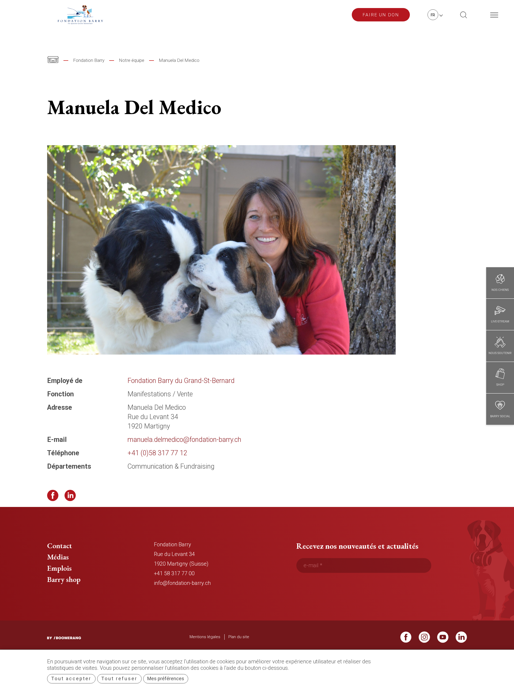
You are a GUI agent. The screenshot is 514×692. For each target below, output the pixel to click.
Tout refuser (119, 678)
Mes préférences (165, 678)
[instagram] (424, 639)
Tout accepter (71, 678)
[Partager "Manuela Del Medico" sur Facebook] (52, 495)
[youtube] (442, 639)
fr (433, 15)
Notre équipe (131, 60)
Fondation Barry (88, 60)
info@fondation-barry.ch (182, 583)
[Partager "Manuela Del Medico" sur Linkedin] (70, 495)
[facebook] (405, 639)
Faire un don (380, 14)
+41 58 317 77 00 (174, 573)
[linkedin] (461, 639)
